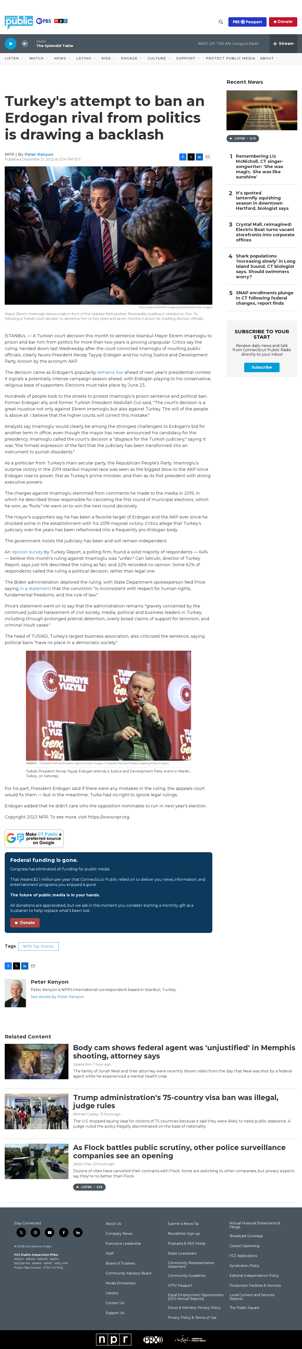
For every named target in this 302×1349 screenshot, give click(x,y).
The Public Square (244, 1308)
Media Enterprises (120, 1283)
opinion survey (27, 552)
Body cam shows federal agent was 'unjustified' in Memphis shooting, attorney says (184, 1051)
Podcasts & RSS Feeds (186, 1244)
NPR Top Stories (38, 946)
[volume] (25, 43)
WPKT (48, 1263)
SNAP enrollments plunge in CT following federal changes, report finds (265, 298)
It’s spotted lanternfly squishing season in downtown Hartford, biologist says (262, 201)
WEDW (42, 1259)
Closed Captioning (245, 1246)
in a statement (35, 588)
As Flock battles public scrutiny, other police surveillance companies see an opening (179, 1151)
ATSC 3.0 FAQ (53, 1267)
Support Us (115, 1313)
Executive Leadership (123, 1244)
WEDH (19, 1259)
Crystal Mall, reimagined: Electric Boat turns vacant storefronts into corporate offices (265, 232)
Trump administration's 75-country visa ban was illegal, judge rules (175, 1101)
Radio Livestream (182, 1254)
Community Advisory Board (128, 1273)
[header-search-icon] (220, 22)
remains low (110, 372)
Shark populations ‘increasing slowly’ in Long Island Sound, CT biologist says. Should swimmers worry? (265, 266)
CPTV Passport (180, 1286)
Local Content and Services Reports (252, 1297)
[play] (10, 43)
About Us (113, 1224)
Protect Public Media (230, 58)
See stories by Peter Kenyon (57, 997)
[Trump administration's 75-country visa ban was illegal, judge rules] (36, 1111)
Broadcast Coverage (246, 1236)
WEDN (30, 1259)
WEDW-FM (22, 1263)
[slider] (32, 43)
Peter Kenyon (39, 154)
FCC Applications (243, 1256)
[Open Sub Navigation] (23, 58)
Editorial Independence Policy (254, 1276)
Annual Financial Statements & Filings (255, 1225)
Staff (109, 1254)
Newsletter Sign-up (184, 1234)
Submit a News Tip (183, 1224)
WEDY (54, 1259)
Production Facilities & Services (255, 1286)
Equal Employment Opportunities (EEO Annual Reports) (195, 1297)
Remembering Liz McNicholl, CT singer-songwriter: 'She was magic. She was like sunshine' (260, 167)
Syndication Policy (245, 1266)
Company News (119, 1234)
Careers (112, 1293)
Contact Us (115, 1303)
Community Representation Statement (191, 1265)
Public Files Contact (27, 1267)
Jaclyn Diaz (82, 1164)
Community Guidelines (187, 1276)
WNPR (37, 1263)
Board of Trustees (120, 1263)
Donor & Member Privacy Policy (194, 1308)
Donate (285, 22)
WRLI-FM (61, 1263)
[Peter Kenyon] (15, 993)
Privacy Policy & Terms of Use (192, 1318)
